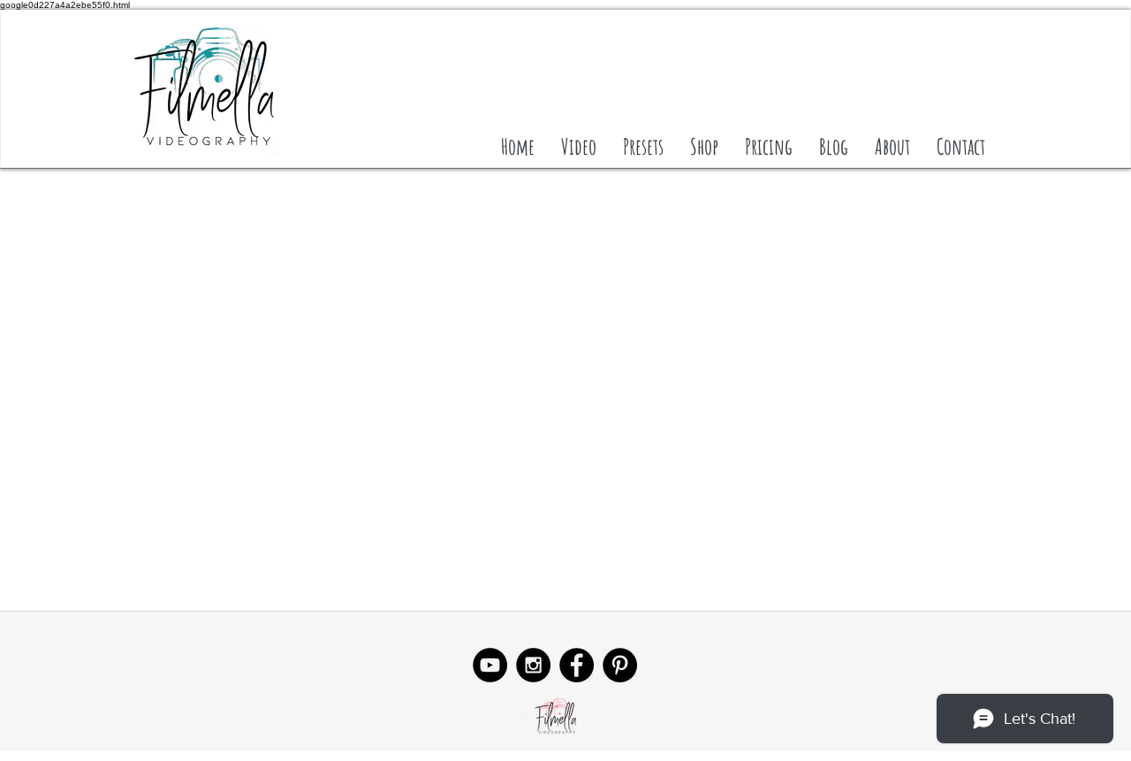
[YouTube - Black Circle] (490, 665)
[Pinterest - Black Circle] (620, 665)
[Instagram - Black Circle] (533, 665)
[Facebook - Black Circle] (576, 665)
